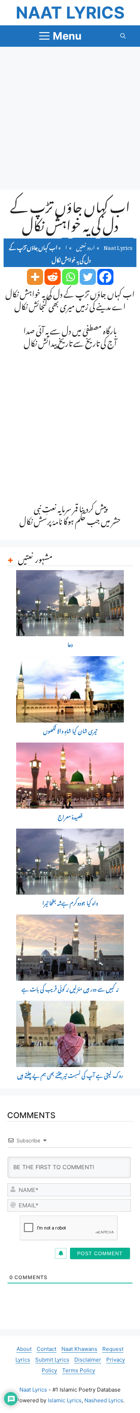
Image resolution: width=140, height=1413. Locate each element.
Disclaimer (87, 1359)
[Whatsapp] (70, 277)
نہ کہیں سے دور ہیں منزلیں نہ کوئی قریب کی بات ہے (70, 989)
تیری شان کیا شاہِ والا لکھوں (70, 731)
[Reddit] (53, 277)
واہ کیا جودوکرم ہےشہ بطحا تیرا (70, 903)
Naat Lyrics (70, 12)
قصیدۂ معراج (70, 817)
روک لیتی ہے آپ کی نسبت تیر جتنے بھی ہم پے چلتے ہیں (70, 1075)
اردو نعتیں (85, 246)
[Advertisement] (70, 118)
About (24, 1349)
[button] (123, 36)
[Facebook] (105, 277)
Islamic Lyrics (64, 1400)
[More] (35, 277)
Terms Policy (78, 1370)
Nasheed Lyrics (103, 1400)
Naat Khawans (79, 1349)
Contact (46, 1349)
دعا (70, 645)
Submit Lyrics (52, 1359)
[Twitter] (88, 277)
